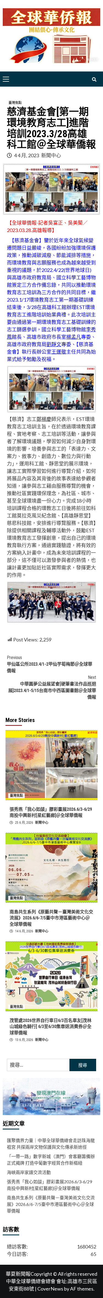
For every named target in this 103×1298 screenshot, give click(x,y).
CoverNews (50, 1289)
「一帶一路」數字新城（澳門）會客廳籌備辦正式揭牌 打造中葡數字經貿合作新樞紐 (51, 1159)
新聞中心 (51, 155)
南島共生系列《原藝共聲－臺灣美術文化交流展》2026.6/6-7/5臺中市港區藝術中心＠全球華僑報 (51, 918)
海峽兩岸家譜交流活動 (29, 1172)
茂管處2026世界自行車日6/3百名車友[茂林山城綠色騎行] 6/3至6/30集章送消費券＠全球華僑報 (50, 1026)
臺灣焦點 (15, 103)
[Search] (94, 80)
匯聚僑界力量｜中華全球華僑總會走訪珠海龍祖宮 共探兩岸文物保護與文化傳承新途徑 (51, 1144)
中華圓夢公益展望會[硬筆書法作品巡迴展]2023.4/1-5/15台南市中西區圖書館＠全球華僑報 (52, 687)
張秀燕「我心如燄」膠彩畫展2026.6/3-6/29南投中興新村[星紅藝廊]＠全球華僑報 (49, 1185)
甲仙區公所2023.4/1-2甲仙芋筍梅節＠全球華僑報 (49, 664)
